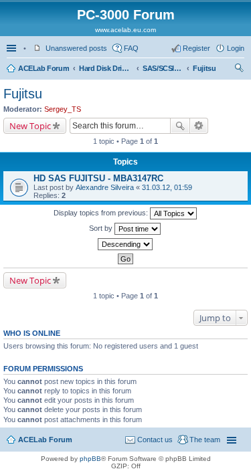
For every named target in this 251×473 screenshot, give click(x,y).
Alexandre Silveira (105, 187)
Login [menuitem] (235, 48)
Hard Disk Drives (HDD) (106, 68)
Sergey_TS (62, 109)
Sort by (101, 228)
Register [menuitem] (196, 48)
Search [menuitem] (239, 69)
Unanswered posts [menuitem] (76, 48)
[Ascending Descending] (125, 244)
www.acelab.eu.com (125, 29)
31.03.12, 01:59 (167, 187)
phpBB (90, 458)
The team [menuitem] (204, 440)
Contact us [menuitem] (155, 440)
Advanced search (199, 126)
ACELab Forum (43, 68)
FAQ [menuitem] (131, 48)
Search (180, 126)
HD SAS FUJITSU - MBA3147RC (98, 178)
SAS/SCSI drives (163, 68)
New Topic (30, 126)
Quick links (13, 48)
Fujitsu (204, 68)
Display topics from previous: (102, 213)
